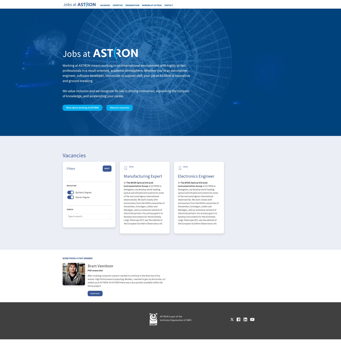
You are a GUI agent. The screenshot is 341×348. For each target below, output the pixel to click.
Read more (95, 293)
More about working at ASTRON (82, 107)
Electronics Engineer (196, 176)
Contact (168, 5)
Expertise (118, 5)
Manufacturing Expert (143, 176)
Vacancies (105, 5)
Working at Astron (152, 5)
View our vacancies (119, 107)
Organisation (132, 5)
